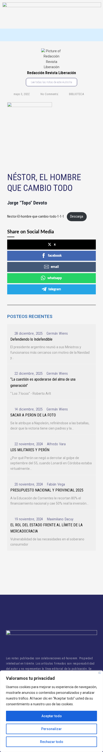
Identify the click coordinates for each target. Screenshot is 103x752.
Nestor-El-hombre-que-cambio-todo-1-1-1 (35, 217)
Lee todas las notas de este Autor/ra (51, 82)
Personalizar (51, 729)
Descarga (76, 217)
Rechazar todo (51, 742)
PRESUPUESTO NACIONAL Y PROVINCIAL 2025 (46, 490)
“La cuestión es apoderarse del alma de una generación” (42, 382)
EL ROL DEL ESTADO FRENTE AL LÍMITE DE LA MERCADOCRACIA (46, 528)
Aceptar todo (51, 716)
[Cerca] (100, 673)
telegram (54, 289)
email (55, 267)
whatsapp (54, 278)
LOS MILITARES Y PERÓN (29, 450)
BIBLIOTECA (76, 94)
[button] (51, 35)
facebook (55, 255)
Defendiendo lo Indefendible (31, 339)
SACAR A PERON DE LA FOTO (33, 415)
